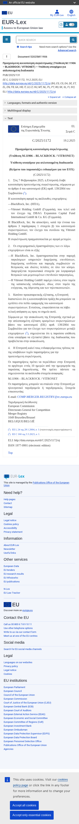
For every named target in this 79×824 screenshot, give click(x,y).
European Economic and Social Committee (26, 718)
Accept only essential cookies (31, 815)
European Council (13, 691)
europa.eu (27, 610)
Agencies (8, 749)
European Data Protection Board (20, 737)
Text (10, 118)
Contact (8, 503)
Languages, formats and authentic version (32, 102)
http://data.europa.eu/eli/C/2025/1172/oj (26, 83)
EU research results (14, 573)
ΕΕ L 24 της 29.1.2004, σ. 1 (25, 429)
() (24, 193)
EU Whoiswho (11, 577)
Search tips (25, 46)
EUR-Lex (14, 22)
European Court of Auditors (17, 710)
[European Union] (11, 604)
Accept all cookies (24, 805)
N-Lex (7, 589)
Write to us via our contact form (20, 632)
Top (10, 452)
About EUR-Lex (11, 545)
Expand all (55, 97)
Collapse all (70, 97)
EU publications (12, 581)
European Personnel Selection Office (23, 741)
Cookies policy (11, 524)
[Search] (73, 40)
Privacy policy (11, 666)
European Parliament (14, 687)
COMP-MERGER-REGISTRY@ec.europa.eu (44, 396)
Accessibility (10, 528)
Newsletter (9, 549)
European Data (11, 566)
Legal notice (10, 520)
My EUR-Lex (57, 15)
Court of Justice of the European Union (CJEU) (27, 702)
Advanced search (67, 50)
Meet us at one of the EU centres (20, 635)
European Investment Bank (18, 725)
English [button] (71, 15)
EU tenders (9, 570)
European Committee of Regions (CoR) (24, 722)
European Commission (15, 698)
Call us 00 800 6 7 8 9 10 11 (18, 624)
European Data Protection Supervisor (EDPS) (27, 733)
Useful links (10, 552)
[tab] (40, 103)
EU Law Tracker (12, 592)
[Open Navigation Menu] (6, 39)
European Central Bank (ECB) (19, 706)
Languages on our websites (18, 662)
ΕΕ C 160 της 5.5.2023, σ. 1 (26, 434)
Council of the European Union (19, 695)
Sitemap (8, 507)
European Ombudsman (15, 729)
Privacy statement (13, 532)
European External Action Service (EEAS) (24, 714)
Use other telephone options (18, 628)
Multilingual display (19, 110)
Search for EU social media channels (23, 649)
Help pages (9, 499)
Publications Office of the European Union (25, 745)
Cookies (8, 674)
